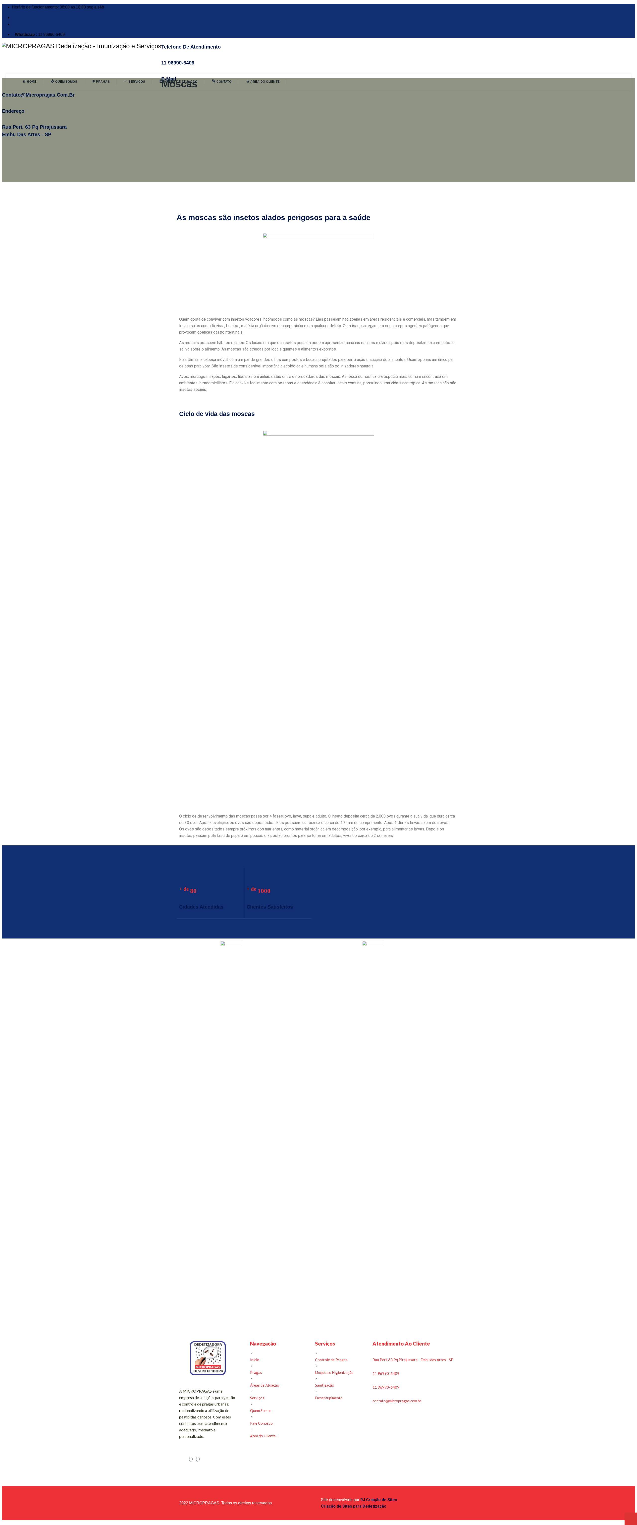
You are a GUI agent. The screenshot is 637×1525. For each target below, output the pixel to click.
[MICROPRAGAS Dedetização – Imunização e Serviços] (81, 46)
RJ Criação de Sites (378, 1499)
